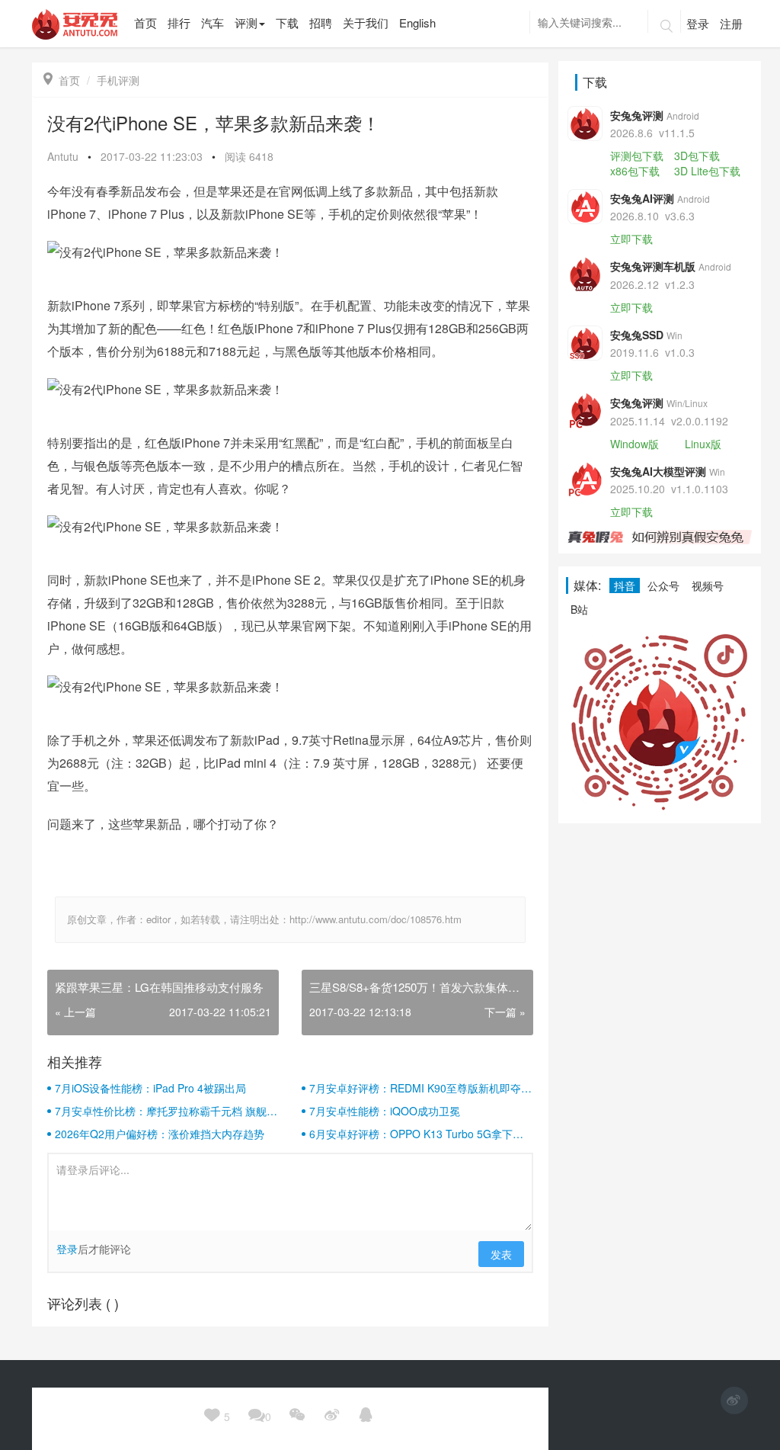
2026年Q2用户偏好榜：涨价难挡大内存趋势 (159, 1133)
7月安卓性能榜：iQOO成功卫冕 (384, 1110)
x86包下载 (635, 170)
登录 (697, 23)
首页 (61, 80)
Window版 (634, 443)
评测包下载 (636, 155)
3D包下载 (697, 155)
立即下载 (631, 238)
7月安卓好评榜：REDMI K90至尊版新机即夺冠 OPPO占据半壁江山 (420, 1088)
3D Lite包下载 (707, 170)
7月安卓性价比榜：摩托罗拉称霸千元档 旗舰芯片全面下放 (166, 1110)
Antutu (62, 156)
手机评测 (118, 80)
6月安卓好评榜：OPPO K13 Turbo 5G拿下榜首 (416, 1133)
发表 (501, 1254)
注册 (731, 23)
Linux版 (703, 443)
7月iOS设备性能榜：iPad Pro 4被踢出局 (150, 1088)
